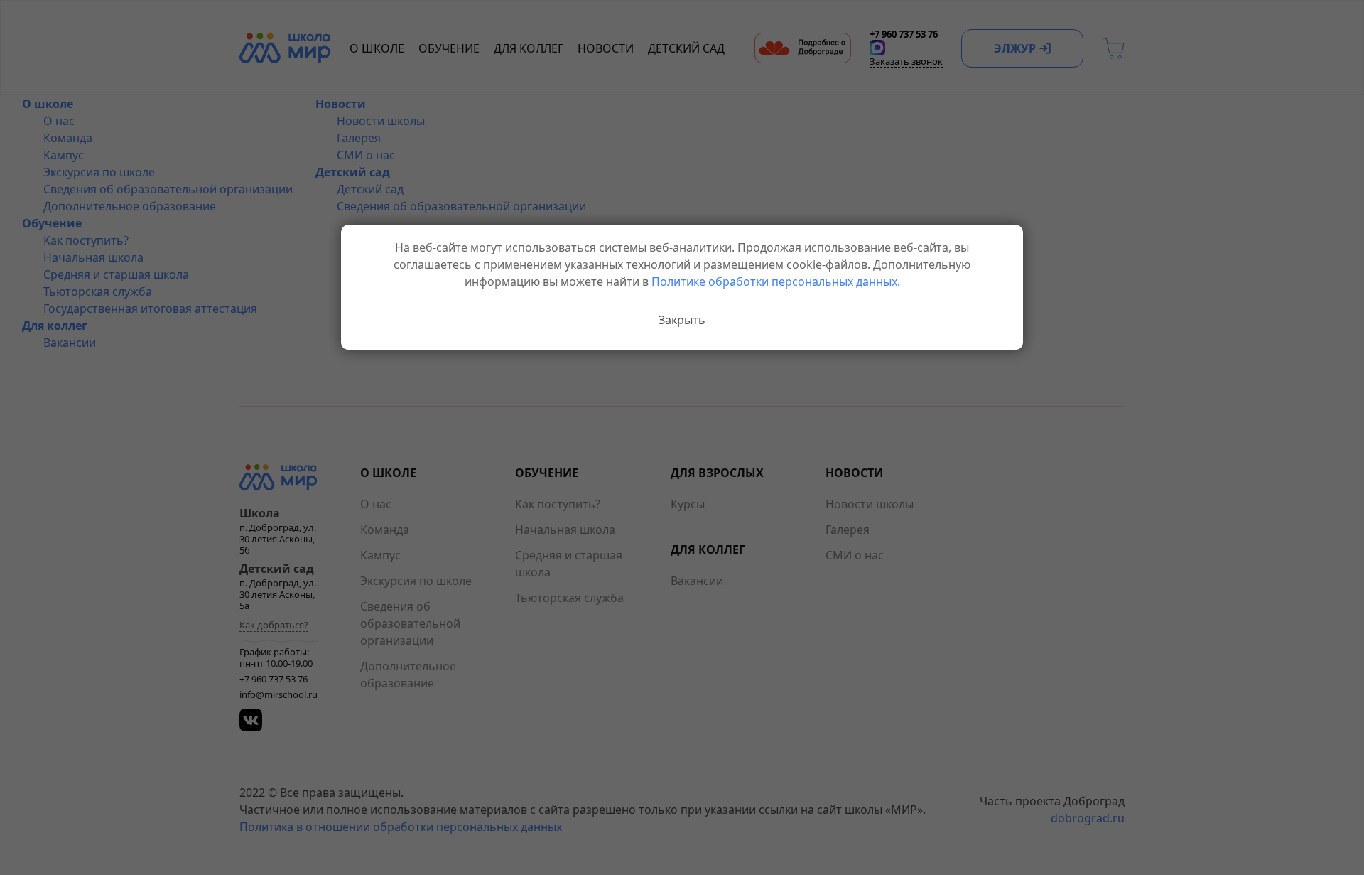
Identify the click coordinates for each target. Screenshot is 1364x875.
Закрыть (682, 320)
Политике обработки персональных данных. (775, 281)
